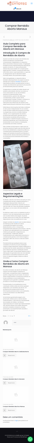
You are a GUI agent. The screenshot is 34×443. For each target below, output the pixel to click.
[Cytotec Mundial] (17, 3)
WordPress (24, 437)
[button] (30, 439)
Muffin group (19, 435)
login (16, 420)
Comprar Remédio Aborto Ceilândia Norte (16, 351)
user (13, 40)
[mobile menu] (31, 3)
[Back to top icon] (17, 431)
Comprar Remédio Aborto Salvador (14, 379)
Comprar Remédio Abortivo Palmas (14, 406)
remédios (18, 81)
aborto (17, 222)
